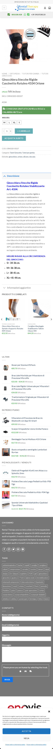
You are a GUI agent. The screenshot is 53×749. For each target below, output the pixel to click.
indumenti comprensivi (11, 582)
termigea (33, 599)
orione (20, 157)
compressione (15, 569)
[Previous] (2, 324)
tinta (40, 599)
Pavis (36, 586)
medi (15, 586)
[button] (49, 711)
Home (4, 74)
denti (47, 569)
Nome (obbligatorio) (11, 615)
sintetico (6, 599)
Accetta (26, 731)
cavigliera (42, 565)
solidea (13, 599)
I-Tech (21, 578)
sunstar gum (23, 599)
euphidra (23, 574)
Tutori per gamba (30, 74)
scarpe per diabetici (38, 595)
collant (5, 569)
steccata (32, 157)
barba (20, 565)
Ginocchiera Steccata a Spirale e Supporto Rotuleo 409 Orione (12, 328)
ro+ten (41, 590)
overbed (29, 586)
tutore (46, 599)
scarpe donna (7, 595)
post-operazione (31, 590)
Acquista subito (14, 138)
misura (5, 118)
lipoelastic (39, 582)
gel (35, 574)
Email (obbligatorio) (10, 625)
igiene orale (30, 578)
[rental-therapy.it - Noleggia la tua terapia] (26, 8)
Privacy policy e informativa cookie (15, 744)
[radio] (4, 122)
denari (40, 569)
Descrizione (13, 176)
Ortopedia (15, 74)
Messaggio (6, 645)
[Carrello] (49, 8)
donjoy (5, 574)
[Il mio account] (45, 8)
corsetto (25, 569)
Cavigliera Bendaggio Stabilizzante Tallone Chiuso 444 (36, 328)
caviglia (34, 565)
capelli (27, 565)
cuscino (33, 569)
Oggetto (6, 635)
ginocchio (6, 578)
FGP (30, 574)
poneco (20, 590)
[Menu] (4, 8)
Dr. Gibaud (14, 574)
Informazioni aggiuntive (19, 287)
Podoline (6, 590)
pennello (44, 586)
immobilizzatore (42, 578)
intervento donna (27, 582)
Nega (26, 738)
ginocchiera (13, 157)
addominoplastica (9, 565)
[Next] (51, 324)
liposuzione (7, 586)
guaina (14, 578)
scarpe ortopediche (22, 595)
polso (13, 590)
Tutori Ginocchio (16, 153)
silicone (26, 157)
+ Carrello (23, 131)
